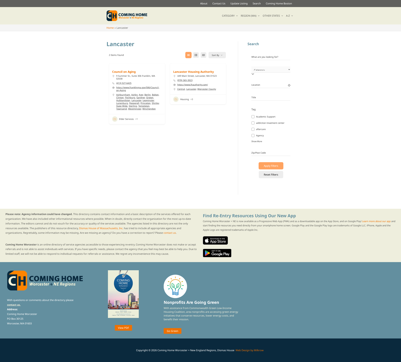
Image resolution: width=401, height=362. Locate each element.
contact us (170, 232)
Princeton (146, 103)
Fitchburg (130, 97)
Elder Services (126, 118)
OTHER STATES (271, 15)
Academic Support (265, 116)
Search (257, 3)
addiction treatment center (270, 122)
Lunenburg (122, 103)
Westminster (134, 108)
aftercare (261, 129)
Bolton (155, 94)
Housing (184, 99)
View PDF (123, 328)
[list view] (196, 55)
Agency (260, 135)
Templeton (143, 105)
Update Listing (239, 3)
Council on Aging (124, 72)
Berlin (147, 94)
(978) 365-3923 (185, 80)
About (203, 3)
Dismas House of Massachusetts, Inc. (101, 228)
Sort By (215, 55)
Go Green (172, 331)
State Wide (122, 105)
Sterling (133, 105)
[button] (236, 16)
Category (256, 70)
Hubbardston (123, 100)
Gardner (140, 97)
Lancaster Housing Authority (193, 72)
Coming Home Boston (279, 3)
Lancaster (136, 100)
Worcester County (206, 89)
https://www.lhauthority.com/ (192, 84)
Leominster (148, 100)
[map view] (203, 55)
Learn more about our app (376, 221)
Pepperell (134, 103)
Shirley (155, 103)
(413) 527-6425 (123, 83)
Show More (256, 141)
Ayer (141, 94)
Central (181, 89)
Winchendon (149, 108)
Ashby (134, 94)
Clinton (120, 97)
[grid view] (188, 55)
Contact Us (218, 3)
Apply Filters (271, 166)
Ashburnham (123, 94)
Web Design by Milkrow (250, 350)
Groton (149, 97)
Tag (253, 109)
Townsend (121, 108)
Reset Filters (271, 174)
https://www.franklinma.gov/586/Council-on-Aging (137, 89)
